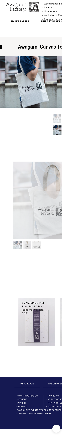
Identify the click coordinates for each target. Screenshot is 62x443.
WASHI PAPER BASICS (27, 397)
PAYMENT (21, 405)
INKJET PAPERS (20, 21)
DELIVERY (22, 409)
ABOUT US (22, 401)
